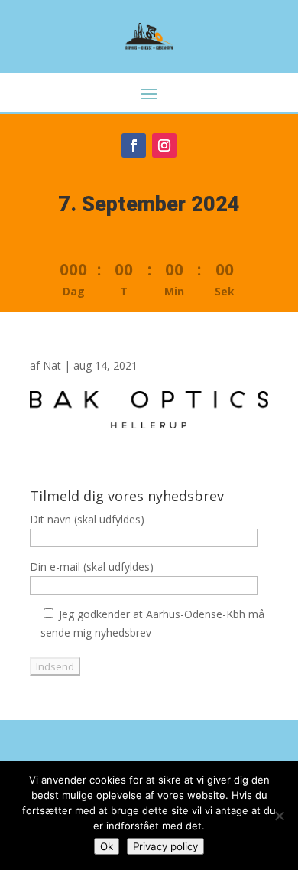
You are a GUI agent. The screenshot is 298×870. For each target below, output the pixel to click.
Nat (52, 365)
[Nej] (279, 815)
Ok (106, 846)
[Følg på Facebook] (133, 145)
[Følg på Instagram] (164, 145)
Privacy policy (165, 846)
